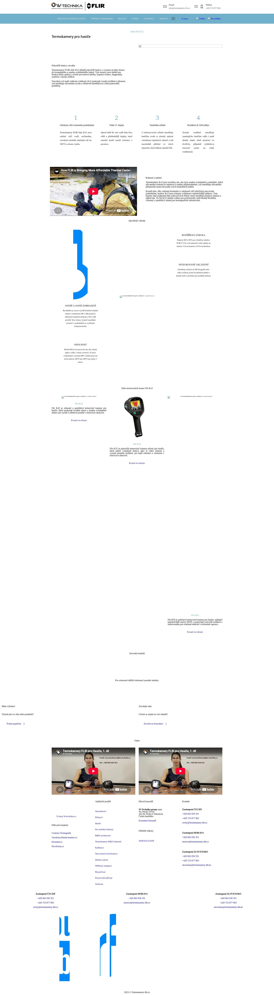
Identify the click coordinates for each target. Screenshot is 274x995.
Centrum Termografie (61, 833)
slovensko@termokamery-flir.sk (196, 865)
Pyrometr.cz (57, 842)
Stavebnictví (100, 811)
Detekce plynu (101, 860)
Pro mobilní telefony (104, 829)
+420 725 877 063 (190, 818)
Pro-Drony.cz (58, 846)
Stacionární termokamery (106, 854)
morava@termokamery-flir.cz (195, 841)
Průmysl (98, 817)
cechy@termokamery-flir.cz (194, 822)
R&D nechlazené (102, 835)
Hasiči (98, 823)
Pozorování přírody (103, 878)
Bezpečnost (100, 872)
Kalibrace (99, 848)
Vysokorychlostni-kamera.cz (64, 837)
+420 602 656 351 (190, 814)
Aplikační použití (146, 841)
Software (99, 884)
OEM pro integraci (103, 866)
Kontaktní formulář (147, 820)
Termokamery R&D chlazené (108, 841)
